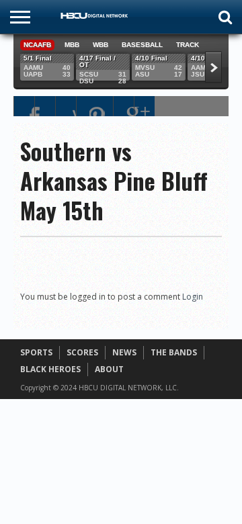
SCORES (82, 352)
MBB (72, 44)
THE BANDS (174, 352)
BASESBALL (142, 44)
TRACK (187, 44)
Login (192, 296)
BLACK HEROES (50, 369)
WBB (100, 44)
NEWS (124, 352)
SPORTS (36, 352)
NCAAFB (37, 44)
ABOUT (109, 369)
